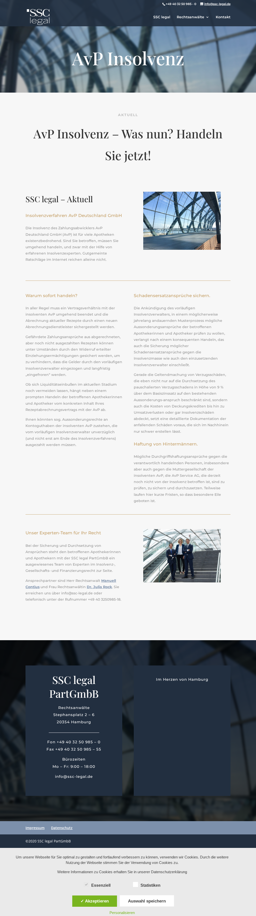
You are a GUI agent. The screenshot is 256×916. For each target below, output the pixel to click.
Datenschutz (61, 827)
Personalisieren (122, 912)
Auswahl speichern (147, 901)
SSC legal (161, 17)
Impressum (35, 827)
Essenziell (100, 885)
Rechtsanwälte (190, 17)
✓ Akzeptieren (94, 901)
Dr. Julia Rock (99, 587)
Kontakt (223, 17)
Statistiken (150, 885)
